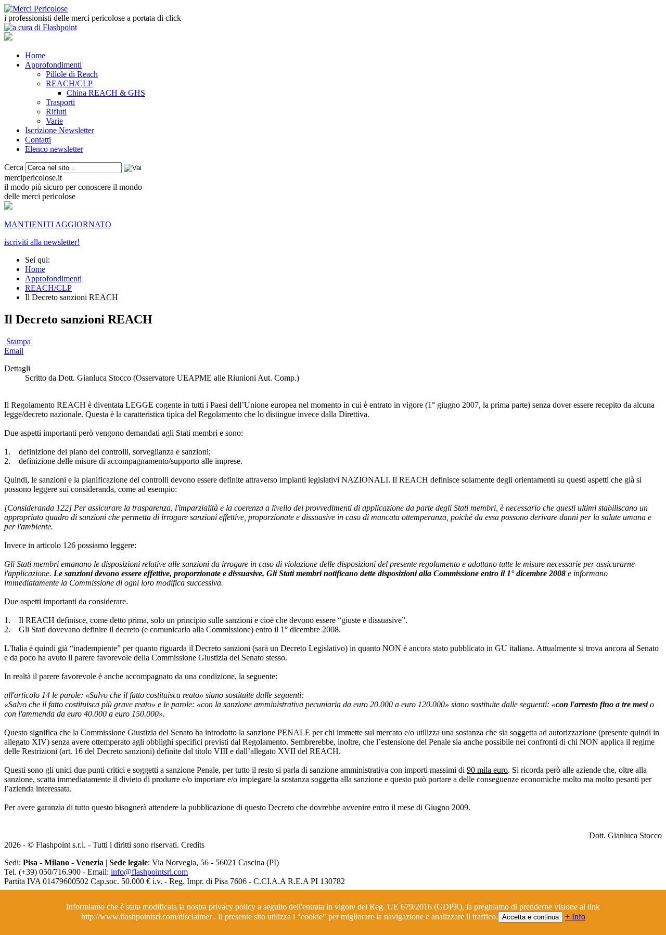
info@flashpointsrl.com (149, 871)
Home (35, 55)
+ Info (575, 916)
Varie (54, 120)
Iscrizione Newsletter (59, 130)
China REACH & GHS (106, 92)
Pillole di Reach (72, 74)
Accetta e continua (530, 917)
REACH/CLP (69, 83)
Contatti (38, 139)
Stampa (18, 341)
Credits (192, 844)
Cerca (13, 167)
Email (13, 350)
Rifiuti (56, 111)
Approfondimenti (53, 64)
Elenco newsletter (54, 149)
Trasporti (60, 102)
